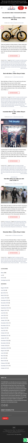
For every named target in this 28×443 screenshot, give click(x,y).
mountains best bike (7, 261)
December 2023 (4, 300)
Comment (25, 226)
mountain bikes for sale (12, 103)
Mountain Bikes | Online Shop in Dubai (14, 232)
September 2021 (5, 335)
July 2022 (3, 330)
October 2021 (4, 333)
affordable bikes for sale (10, 222)
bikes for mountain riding (12, 65)
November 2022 (4, 325)
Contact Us (6, 429)
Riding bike (13, 226)
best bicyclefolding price (10, 224)
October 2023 (4, 305)
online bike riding (14, 261)
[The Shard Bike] (11, 8)
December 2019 (4, 365)
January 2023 (4, 320)
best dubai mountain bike (13, 61)
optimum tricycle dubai (17, 172)
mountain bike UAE (4, 103)
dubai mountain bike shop (14, 102)
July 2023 (3, 313)
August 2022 (4, 328)
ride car (2, 277)
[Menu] (2, 7)
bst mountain (13, 101)
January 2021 (4, 338)
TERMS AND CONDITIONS (10, 430)
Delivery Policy (19, 430)
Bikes (14, 16)
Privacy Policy (21, 429)
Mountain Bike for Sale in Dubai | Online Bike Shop (14, 18)
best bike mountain (4, 61)
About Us (15, 429)
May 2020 (3, 355)
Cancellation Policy (7, 431)
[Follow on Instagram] (4, 405)
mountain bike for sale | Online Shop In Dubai (14, 112)
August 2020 (4, 350)
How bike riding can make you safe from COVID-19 (14, 179)
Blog (11, 429)
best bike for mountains (15, 60)
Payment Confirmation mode (19, 431)
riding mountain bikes (15, 262)
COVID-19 (12, 225)
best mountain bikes (22, 61)
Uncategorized (14, 177)
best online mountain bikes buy (16, 64)
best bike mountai (23, 60)
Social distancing (18, 226)
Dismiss (14, 4)
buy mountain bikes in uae (8, 170)
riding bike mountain (18, 105)
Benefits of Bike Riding (20, 222)
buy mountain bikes (19, 101)
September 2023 (5, 308)
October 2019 (4, 368)
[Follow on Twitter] (7, 405)
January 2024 (4, 297)
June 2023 (3, 315)
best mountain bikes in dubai (17, 62)
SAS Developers (20, 116)
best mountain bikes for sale (6, 62)
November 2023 (4, 303)
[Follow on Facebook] (2, 405)
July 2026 (3, 290)
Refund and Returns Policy (14, 432)
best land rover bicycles (20, 224)
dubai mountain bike (17, 170)
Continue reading (14, 55)
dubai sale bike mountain (5, 66)
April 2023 (3, 318)
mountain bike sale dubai (15, 66)
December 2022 (4, 323)
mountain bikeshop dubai (9, 105)
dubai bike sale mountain (21, 65)
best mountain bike (17, 258)
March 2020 (3, 360)
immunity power (18, 225)
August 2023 (4, 310)
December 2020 (4, 340)
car (1, 275)
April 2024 (3, 292)
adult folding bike (17, 221)
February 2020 (4, 363)
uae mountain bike (10, 106)
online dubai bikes (7, 226)
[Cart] (26, 8)
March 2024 (3, 295)
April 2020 (3, 358)
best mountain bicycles (15, 98)
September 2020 (5, 348)
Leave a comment (23, 68)
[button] (25, 440)
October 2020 (4, 345)
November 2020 (4, 343)
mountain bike (22, 102)
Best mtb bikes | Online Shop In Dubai (14, 73)
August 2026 (4, 287)
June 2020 (3, 353)
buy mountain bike (19, 260)
